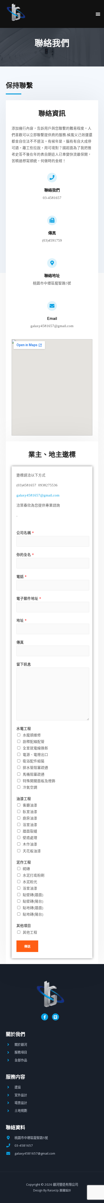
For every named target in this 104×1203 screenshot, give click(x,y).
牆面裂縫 (30, 831)
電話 (21, 576)
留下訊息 (23, 664)
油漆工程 (23, 798)
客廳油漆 (30, 805)
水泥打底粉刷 (34, 875)
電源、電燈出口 (35, 754)
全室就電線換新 (35, 748)
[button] (98, 14)
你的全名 (25, 554)
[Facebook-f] (44, 1016)
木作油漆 (30, 844)
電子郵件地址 (28, 598)
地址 (21, 620)
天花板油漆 (32, 850)
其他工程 (30, 932)
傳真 (20, 642)
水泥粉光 (30, 881)
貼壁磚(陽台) (33, 901)
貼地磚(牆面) (33, 907)
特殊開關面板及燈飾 (39, 780)
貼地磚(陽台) (33, 914)
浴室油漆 (30, 824)
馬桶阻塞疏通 (34, 774)
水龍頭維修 (32, 735)
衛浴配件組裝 (34, 761)
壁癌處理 (30, 837)
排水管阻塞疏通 (35, 767)
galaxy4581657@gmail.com (37, 495)
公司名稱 (25, 532)
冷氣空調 (30, 787)
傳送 (27, 946)
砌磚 (26, 868)
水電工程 (23, 728)
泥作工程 (23, 862)
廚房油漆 (30, 818)
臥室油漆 (30, 811)
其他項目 (23, 925)
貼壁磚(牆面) (33, 894)
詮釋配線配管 (34, 741)
